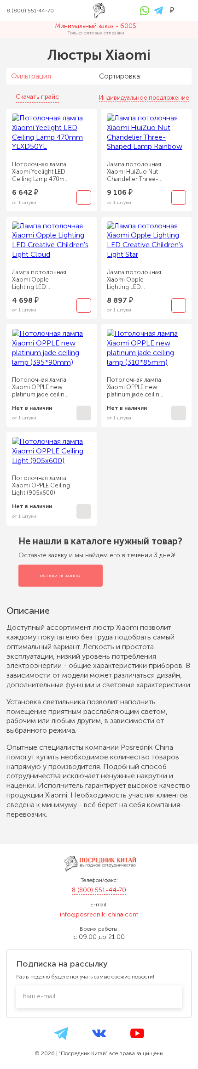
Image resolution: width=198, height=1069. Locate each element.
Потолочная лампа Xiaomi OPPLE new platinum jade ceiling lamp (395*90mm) (40, 387)
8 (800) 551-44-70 (99, 890)
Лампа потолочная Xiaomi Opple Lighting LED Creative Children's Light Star (134, 280)
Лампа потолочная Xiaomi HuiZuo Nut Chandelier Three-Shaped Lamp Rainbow (134, 172)
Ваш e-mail (39, 996)
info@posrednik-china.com (99, 914)
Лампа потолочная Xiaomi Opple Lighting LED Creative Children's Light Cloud (39, 280)
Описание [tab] (29, 611)
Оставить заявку (60, 575)
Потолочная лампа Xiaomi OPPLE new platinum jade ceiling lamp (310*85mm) (135, 387)
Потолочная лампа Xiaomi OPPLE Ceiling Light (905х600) (41, 485)
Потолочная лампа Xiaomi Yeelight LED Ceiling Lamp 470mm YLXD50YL (41, 172)
